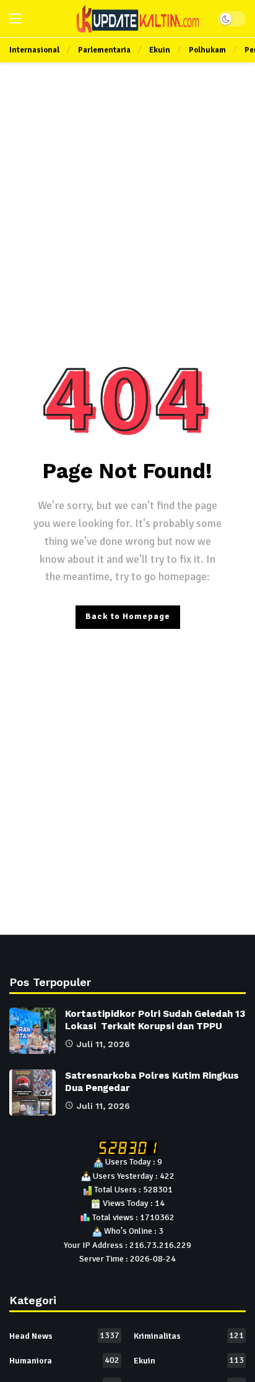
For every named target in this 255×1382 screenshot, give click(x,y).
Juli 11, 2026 (103, 1044)
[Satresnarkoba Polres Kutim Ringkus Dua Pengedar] (32, 1092)
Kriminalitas (189, 1335)
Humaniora (64, 1360)
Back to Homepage (127, 616)
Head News (64, 1335)
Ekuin (189, 1360)
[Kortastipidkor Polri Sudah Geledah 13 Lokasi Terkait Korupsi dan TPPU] (32, 1031)
